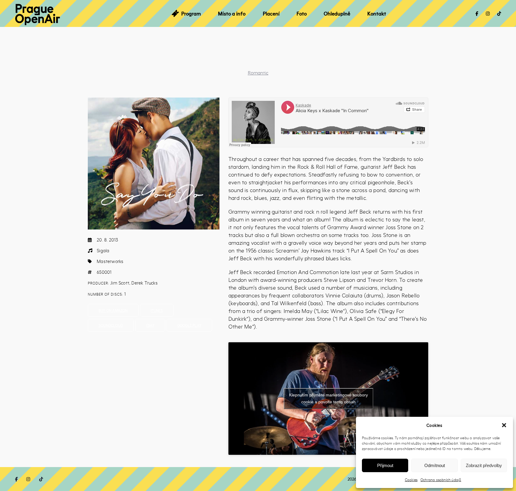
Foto (302, 13)
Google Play (189, 325)
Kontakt (376, 13)
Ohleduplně (337, 13)
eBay (150, 325)
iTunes (157, 310)
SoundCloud (111, 325)
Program (191, 13)
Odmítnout (434, 465)
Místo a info (231, 13)
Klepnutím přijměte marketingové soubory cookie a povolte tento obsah (328, 398)
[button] (504, 425)
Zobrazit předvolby (484, 465)
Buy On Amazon (113, 310)
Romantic (258, 72)
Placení (271, 13)
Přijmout (385, 465)
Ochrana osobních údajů (440, 480)
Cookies (411, 480)
